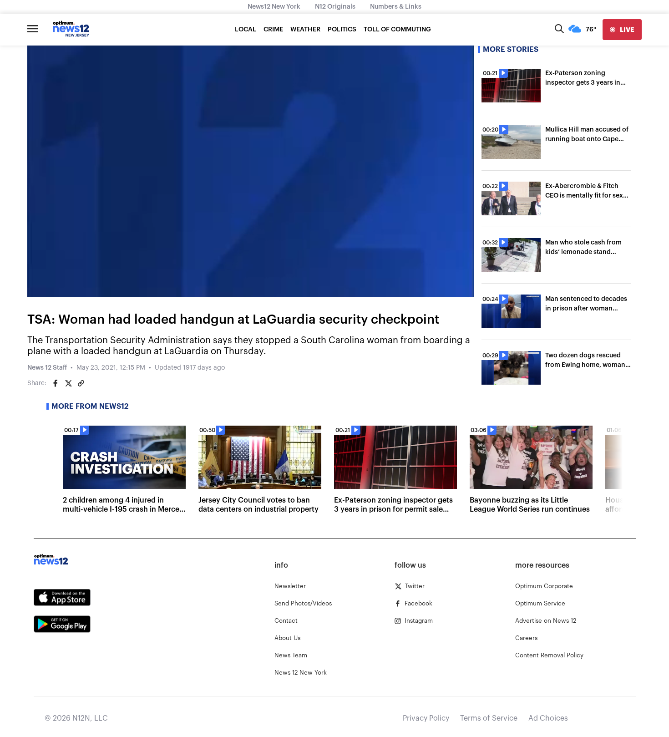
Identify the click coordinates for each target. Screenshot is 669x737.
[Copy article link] (81, 383)
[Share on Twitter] (68, 383)
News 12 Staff (47, 368)
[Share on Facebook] (55, 383)
